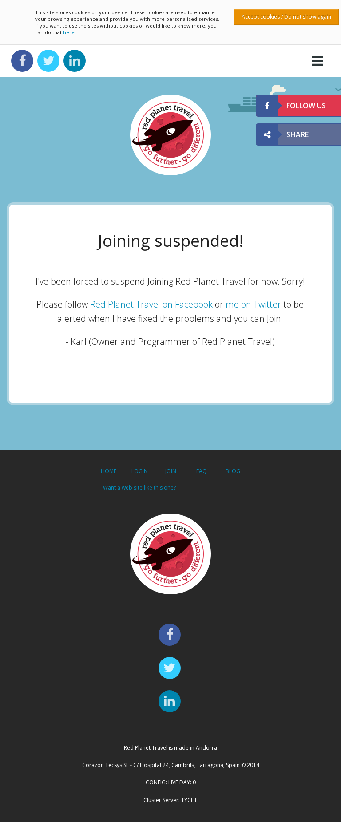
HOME (108, 471)
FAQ (201, 471)
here (69, 32)
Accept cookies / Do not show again (286, 16)
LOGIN (139, 471)
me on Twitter (253, 304)
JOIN (170, 471)
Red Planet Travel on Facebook (151, 304)
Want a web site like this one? (139, 487)
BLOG (233, 471)
